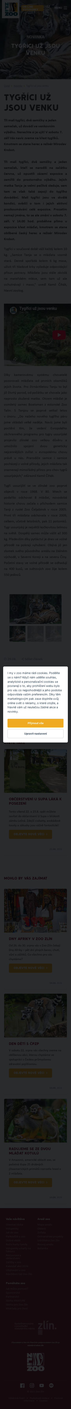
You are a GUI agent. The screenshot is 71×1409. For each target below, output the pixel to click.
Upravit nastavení (35, 733)
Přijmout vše (36, 723)
